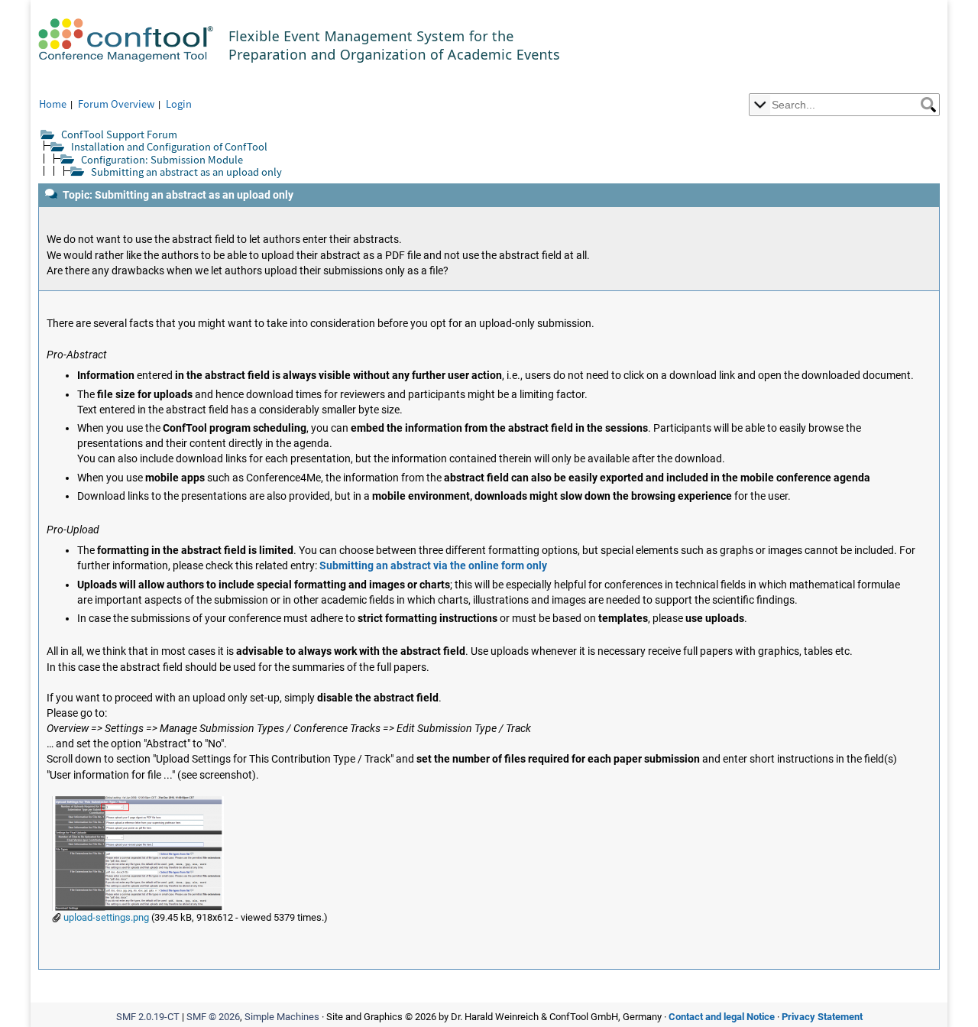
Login (179, 103)
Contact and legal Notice (722, 1016)
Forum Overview (116, 103)
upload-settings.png (105, 917)
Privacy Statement (822, 1016)
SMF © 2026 (213, 1016)
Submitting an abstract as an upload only (186, 171)
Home (52, 103)
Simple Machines (281, 1016)
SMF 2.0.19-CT (148, 1016)
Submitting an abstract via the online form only (433, 565)
